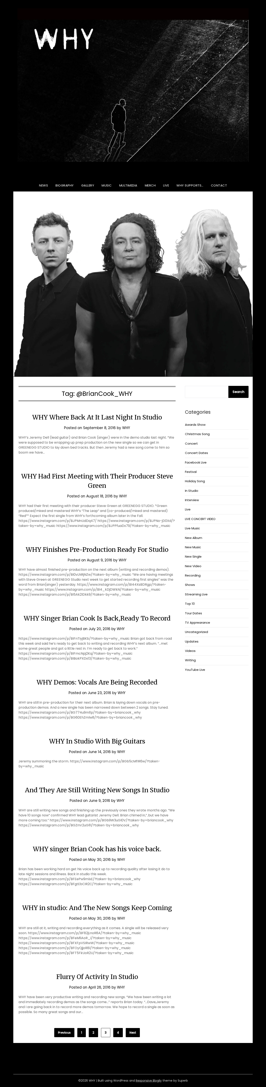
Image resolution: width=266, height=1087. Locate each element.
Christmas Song (197, 434)
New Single (193, 556)
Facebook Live (196, 462)
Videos (190, 651)
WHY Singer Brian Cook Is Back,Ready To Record (97, 618)
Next (132, 1033)
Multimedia (128, 185)
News (43, 185)
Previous (64, 1033)
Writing (190, 660)
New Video (193, 566)
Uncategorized (196, 632)
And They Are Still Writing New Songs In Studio (97, 790)
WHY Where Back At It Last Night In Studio (97, 417)
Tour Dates (193, 613)
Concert (191, 443)
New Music (193, 547)
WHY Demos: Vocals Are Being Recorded (97, 682)
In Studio (191, 490)
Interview (192, 500)
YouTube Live (195, 669)
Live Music (192, 528)
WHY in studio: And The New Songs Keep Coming (97, 908)
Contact (219, 185)
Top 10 (190, 603)
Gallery (87, 185)
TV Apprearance (197, 622)
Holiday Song (195, 481)
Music (107, 185)
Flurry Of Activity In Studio (97, 977)
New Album (193, 538)
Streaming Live (196, 594)
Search (238, 391)
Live (166, 185)
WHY (133, 173)
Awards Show (195, 424)
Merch (150, 185)
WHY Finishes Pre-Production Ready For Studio (97, 549)
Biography (64, 185)
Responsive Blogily (149, 1080)
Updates (191, 641)
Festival (191, 472)
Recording (193, 575)
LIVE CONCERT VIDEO (200, 519)
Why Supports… (189, 185)
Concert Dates (196, 453)
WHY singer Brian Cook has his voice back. (97, 849)
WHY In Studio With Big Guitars (97, 741)
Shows (190, 585)
